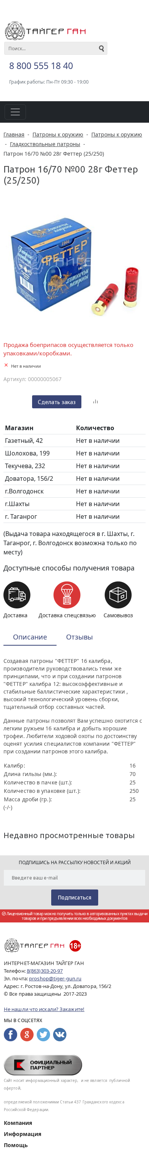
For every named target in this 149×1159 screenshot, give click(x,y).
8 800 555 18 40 (41, 65)
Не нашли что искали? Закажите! (44, 1009)
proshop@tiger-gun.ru (55, 978)
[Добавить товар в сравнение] (95, 401)
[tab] (30, 637)
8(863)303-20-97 (45, 970)
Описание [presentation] (30, 636)
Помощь (16, 1145)
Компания (18, 1122)
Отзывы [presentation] (79, 636)
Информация (22, 1134)
